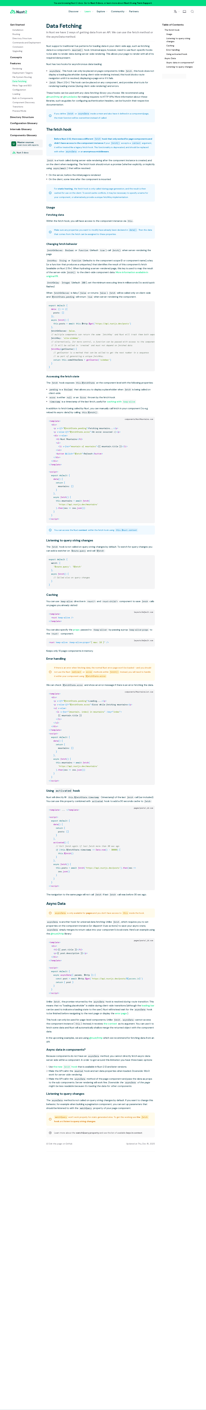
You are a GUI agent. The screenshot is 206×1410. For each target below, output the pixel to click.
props (76, 629)
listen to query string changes (80, 1121)
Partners (133, 11)
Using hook (63, 791)
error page (121, 1013)
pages (89, 913)
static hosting (65, 188)
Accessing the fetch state (62, 376)
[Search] (192, 11)
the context (111, 1023)
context (83, 530)
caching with (121, 401)
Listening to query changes (65, 1094)
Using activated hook (176, 54)
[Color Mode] (184, 11)
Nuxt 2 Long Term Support (138, 3)
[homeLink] (18, 11)
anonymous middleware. (96, 151)
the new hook (65, 1066)
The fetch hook (59, 129)
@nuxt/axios (70, 96)
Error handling (56, 659)
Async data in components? (66, 1050)
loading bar (148, 1005)
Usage (50, 207)
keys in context (134, 1132)
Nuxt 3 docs (96, 3)
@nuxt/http (53, 96)
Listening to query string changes (69, 540)
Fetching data (55, 215)
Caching (52, 595)
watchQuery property (87, 1132)
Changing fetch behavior (61, 244)
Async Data (55, 903)
